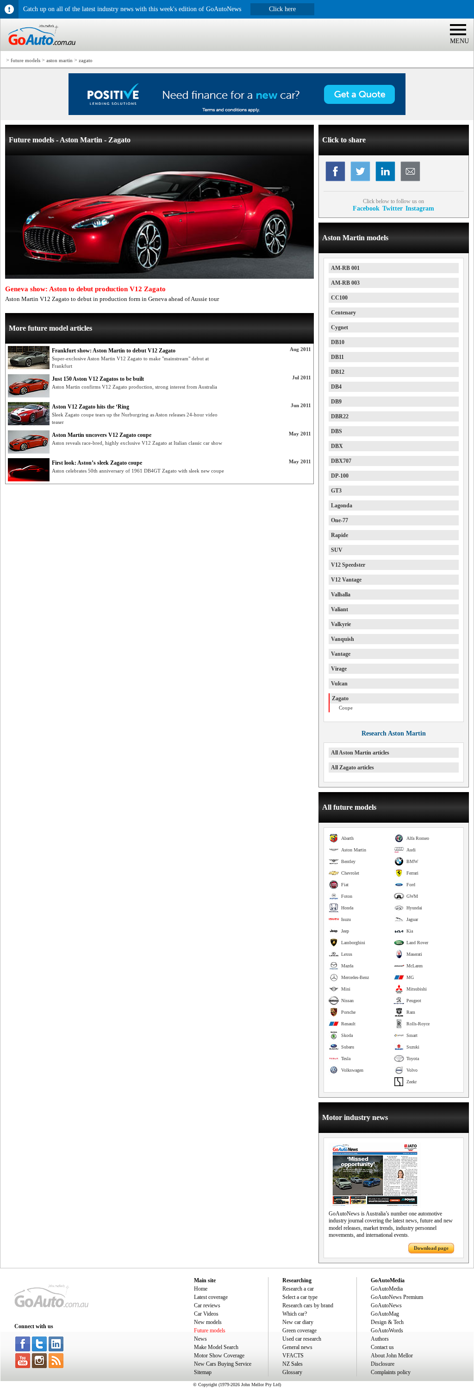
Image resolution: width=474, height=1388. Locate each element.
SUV (337, 550)
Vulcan (339, 683)
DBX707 (341, 461)
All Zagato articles (352, 767)
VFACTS (293, 1355)
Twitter (392, 208)
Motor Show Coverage (219, 1355)
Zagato (340, 698)
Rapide (339, 535)
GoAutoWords (387, 1330)
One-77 (339, 520)
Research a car (298, 1289)
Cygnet (339, 327)
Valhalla (340, 594)
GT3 (336, 490)
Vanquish (342, 639)
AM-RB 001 (345, 268)
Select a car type (300, 1297)
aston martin (59, 60)
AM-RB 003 (345, 283)
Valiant (339, 609)
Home (200, 1289)
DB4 (336, 387)
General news (297, 1347)
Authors (380, 1339)
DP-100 (340, 476)
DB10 (337, 342)
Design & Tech (387, 1322)
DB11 (337, 357)
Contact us (382, 1347)
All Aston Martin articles (360, 752)
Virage (339, 668)
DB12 (337, 372)
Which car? (294, 1314)
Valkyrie (341, 624)
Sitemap (203, 1372)
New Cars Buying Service (222, 1364)
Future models (209, 1330)
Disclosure (382, 1364)
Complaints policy (391, 1372)
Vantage (340, 654)
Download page (431, 1248)
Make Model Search (216, 1347)
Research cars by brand (307, 1305)
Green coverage (299, 1330)
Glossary (292, 1372)
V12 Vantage (346, 579)
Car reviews (207, 1305)
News (200, 1339)
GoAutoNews (386, 1305)
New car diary (297, 1322)
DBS (336, 431)
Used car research (301, 1339)
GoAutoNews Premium (397, 1297)
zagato (86, 60)
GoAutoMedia (387, 1289)
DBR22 (340, 416)
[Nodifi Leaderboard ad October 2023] (237, 113)
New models (208, 1322)
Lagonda (341, 505)
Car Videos (206, 1314)
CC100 (339, 297)
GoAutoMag (385, 1314)
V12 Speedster (348, 565)
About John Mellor (392, 1355)
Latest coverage (211, 1297)
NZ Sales (292, 1364)
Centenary (343, 312)
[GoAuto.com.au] (37, 49)
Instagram (419, 208)
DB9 (336, 401)
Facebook (366, 208)
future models (25, 60)
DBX (337, 446)
